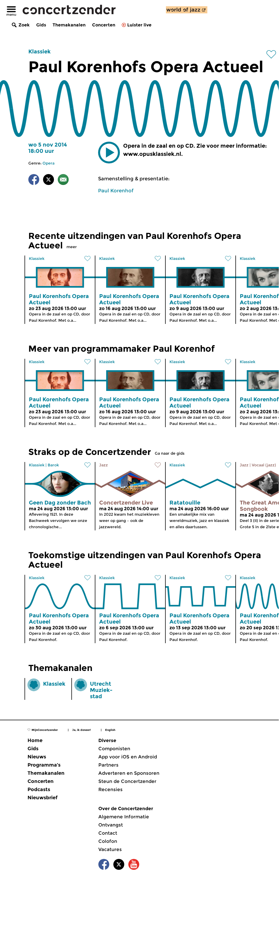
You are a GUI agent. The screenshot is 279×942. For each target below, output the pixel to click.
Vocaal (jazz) (264, 465)
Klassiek (39, 51)
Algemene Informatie (123, 816)
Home (35, 740)
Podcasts (39, 789)
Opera (48, 163)
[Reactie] (63, 180)
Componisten (114, 748)
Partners (108, 765)
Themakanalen (69, 25)
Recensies (110, 789)
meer (71, 246)
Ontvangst (110, 825)
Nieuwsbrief (42, 798)
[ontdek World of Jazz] (186, 9)
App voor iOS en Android (127, 756)
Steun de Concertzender (127, 781)
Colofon (107, 841)
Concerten (103, 25)
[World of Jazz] (186, 9)
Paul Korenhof (116, 191)
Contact (107, 833)
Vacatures (110, 849)
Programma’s (44, 765)
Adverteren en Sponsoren (128, 773)
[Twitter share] (48, 180)
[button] (109, 152)
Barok (53, 465)
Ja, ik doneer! (81, 730)
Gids (41, 25)
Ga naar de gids (169, 453)
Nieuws (37, 757)
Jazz (103, 465)
